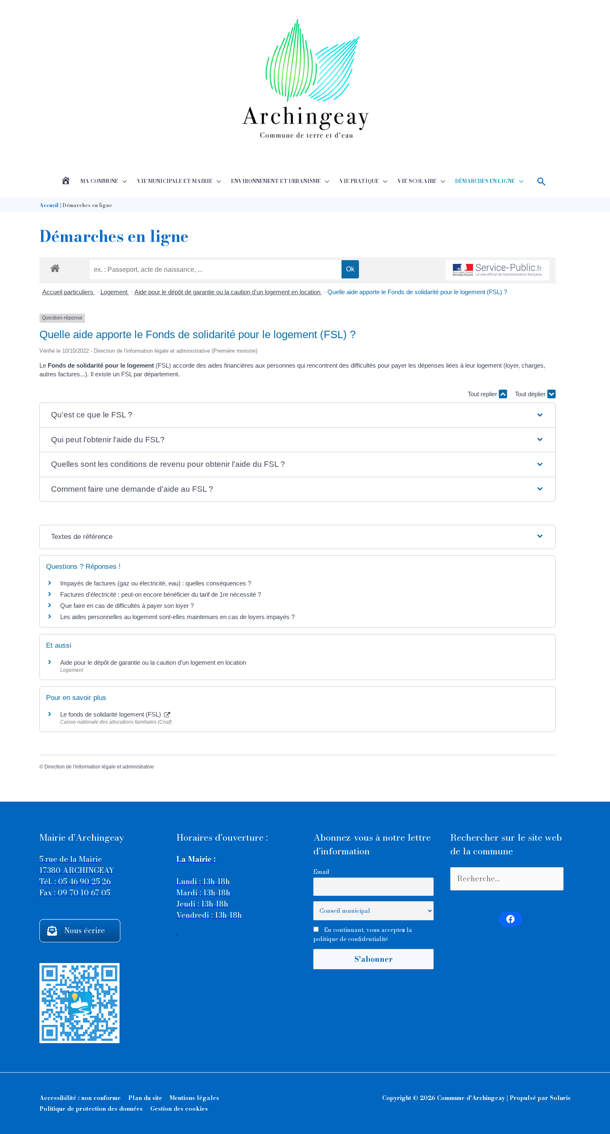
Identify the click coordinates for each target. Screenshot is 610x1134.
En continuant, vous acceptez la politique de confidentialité (362, 934)
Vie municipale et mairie (174, 181)
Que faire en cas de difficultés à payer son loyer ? (127, 605)
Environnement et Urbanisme (276, 181)
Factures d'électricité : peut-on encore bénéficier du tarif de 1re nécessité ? (160, 594)
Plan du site (145, 1097)
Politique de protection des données (91, 1108)
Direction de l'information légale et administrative (99, 767)
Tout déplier (531, 394)
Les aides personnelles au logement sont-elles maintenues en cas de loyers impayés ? (177, 616)
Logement (114, 291)
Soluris (560, 1097)
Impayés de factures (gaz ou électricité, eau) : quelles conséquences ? (155, 583)
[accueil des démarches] (55, 266)
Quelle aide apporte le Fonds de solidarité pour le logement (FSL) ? (417, 291)
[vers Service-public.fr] (497, 270)
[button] (541, 181)
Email (321, 871)
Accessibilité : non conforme (80, 1097)
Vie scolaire (417, 181)
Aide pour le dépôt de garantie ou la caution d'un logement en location (228, 291)
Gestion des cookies (179, 1108)
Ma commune (99, 181)
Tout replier (483, 394)
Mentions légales (194, 1097)
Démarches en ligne (485, 181)
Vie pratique (359, 181)
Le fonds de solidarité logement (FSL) (111, 714)
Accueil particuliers (68, 291)
